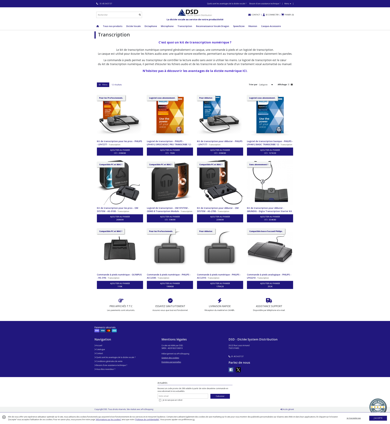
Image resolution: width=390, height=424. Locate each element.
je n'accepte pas (354, 418)
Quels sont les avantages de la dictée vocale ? (115, 357)
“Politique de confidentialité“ (147, 419)
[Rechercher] (140, 15)
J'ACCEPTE (378, 418)
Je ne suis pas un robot (172, 400)
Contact (99, 353)
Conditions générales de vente (109, 361)
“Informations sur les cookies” (108, 419)
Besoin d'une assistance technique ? (111, 365)
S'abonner (220, 396)
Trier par (253, 84)
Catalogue (100, 349)
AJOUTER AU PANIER (120, 151)
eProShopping (147, 409)
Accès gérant (288, 409)
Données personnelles (171, 362)
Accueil (99, 345)
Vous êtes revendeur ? (105, 369)
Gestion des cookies (170, 357)
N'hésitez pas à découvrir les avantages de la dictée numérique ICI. (195, 71)
